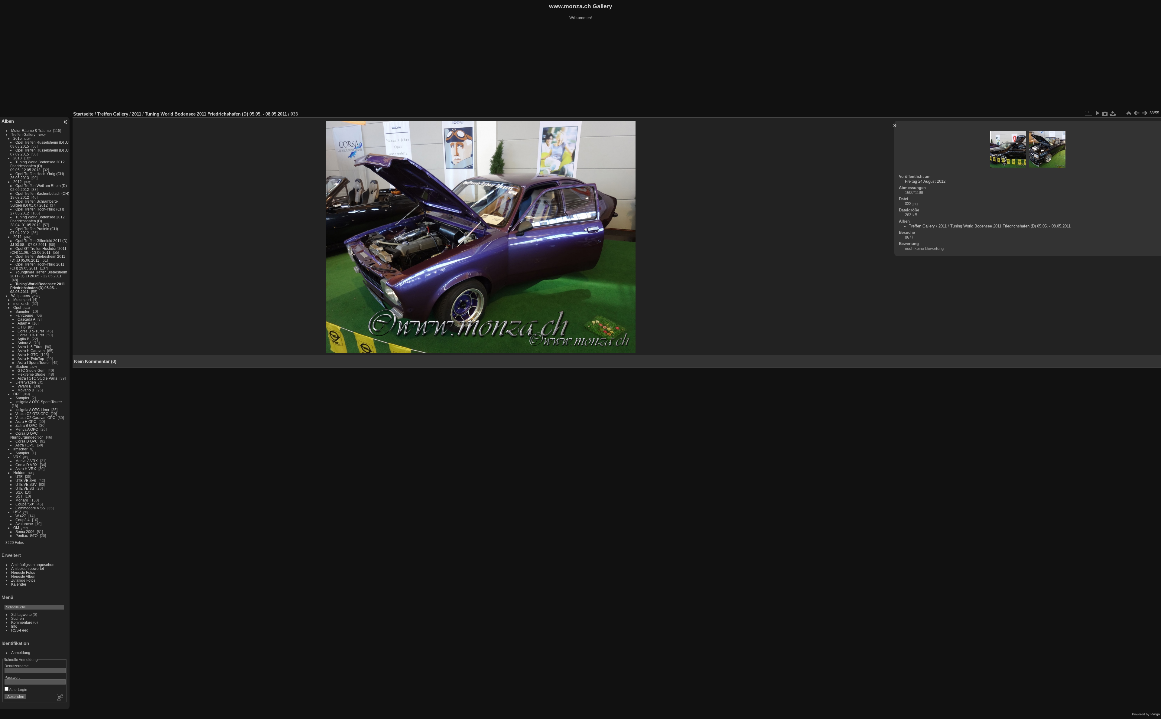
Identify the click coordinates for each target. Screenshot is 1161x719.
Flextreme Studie (31, 374)
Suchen (17, 618)
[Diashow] (1097, 113)
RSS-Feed (19, 630)
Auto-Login (17, 689)
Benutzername (17, 666)
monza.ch (21, 304)
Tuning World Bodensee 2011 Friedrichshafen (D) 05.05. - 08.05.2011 (37, 288)
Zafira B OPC (26, 425)
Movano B (26, 390)
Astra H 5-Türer (30, 347)
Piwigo (1155, 714)
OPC (17, 394)
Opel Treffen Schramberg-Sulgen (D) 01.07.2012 (34, 203)
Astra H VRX (25, 469)
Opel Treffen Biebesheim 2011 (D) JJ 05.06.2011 (37, 258)
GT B (22, 327)
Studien (21, 366)
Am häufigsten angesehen (32, 565)
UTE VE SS (24, 488)
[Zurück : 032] (1136, 113)
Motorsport (22, 300)
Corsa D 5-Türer (31, 331)
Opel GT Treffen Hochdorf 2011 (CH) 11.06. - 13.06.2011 (38, 250)
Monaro (21, 500)
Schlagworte (21, 614)
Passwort (12, 677)
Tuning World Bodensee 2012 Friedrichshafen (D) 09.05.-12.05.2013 (37, 166)
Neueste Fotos (23, 572)
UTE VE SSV (26, 484)
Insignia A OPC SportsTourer (38, 402)
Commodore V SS (30, 508)
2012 (17, 182)
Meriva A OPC (26, 429)
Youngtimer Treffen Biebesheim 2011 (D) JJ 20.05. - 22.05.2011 (38, 274)
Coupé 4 (22, 520)
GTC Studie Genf (31, 370)
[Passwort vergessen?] (60, 698)
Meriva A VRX (26, 461)
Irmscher (20, 449)
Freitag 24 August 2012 (925, 181)
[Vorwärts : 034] (1144, 113)
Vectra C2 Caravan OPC (35, 418)
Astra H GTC (28, 355)
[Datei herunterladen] (1113, 113)
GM (16, 528)
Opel (17, 307)
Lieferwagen (25, 382)
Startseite (83, 113)
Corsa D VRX (26, 465)
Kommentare (21, 622)
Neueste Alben (23, 576)
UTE (19, 477)
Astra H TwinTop (31, 359)
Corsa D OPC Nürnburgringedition (27, 435)
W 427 (20, 516)
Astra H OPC (25, 421)
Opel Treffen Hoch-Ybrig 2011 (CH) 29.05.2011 (37, 266)
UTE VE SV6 (25, 480)
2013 (17, 158)
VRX (17, 457)
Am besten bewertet (27, 568)
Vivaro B (24, 386)
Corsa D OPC (26, 441)
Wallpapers (20, 296)
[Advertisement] (580, 66)
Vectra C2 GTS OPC (31, 414)
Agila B (23, 339)
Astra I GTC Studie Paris (37, 378)
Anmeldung (20, 653)
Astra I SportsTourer (34, 362)
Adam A (24, 323)
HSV (17, 512)
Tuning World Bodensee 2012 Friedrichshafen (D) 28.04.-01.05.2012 (37, 221)
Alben (8, 121)
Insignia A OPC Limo (32, 410)
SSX (19, 492)
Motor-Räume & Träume (31, 130)
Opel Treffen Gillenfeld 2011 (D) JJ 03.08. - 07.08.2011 (38, 243)
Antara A (24, 343)
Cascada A (26, 319)
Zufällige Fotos (23, 580)
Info (14, 626)
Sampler (22, 311)
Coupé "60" (24, 504)
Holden (19, 473)
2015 (17, 138)
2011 (17, 237)
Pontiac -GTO (26, 536)
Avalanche (24, 524)
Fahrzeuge (24, 315)
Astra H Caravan (31, 351)
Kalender (18, 584)
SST (18, 496)
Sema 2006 (24, 532)
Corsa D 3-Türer (31, 335)
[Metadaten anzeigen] (1105, 113)
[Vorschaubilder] (1129, 113)
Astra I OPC (24, 445)
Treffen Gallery (23, 134)
